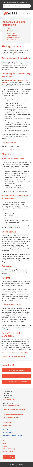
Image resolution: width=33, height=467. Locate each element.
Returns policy (11, 33)
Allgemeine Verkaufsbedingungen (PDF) (13, 356)
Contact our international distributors (17, 381)
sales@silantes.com (13, 405)
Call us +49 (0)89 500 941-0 (16, 370)
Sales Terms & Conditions (17, 150)
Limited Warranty (12, 35)
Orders (9, 28)
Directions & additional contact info (14, 409)
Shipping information (13, 31)
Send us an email (16, 376)
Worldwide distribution (13, 37)
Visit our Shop (9, 457)
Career (5, 441)
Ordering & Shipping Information (13, 414)
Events (5, 443)
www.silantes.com (8, 399)
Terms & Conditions (13, 40)
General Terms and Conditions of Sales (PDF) (15, 353)
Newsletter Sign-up (9, 449)
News (5, 446)
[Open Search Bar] (23, 13)
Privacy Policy (7, 422)
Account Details (8, 451)
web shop (16, 52)
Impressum (6, 420)
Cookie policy (7, 425)
